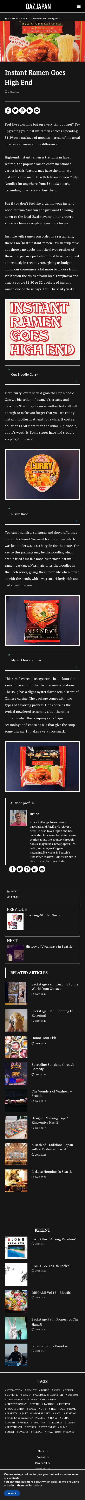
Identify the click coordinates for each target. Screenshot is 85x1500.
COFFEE (69, 1390)
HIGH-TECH (58, 1408)
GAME (32, 1408)
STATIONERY (48, 1427)
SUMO (63, 1427)
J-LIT (25, 1413)
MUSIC (41, 1417)
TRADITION (54, 1431)
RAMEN (15, 897)
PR (45, 1422)
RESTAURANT (14, 1427)
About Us (43, 1451)
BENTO (45, 1390)
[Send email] (37, 112)
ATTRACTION (14, 1390)
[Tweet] (15, 112)
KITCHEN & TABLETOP (20, 1417)
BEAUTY (32, 1390)
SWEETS (23, 1431)
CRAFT (27, 1394)
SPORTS (31, 1427)
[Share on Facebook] (8, 112)
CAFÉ (57, 1390)
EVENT (35, 1404)
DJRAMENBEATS (16, 1399)
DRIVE (33, 1399)
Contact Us (43, 1457)
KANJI (58, 1413)
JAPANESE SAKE (41, 1413)
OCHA (65, 1417)
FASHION (49, 1404)
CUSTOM (73, 1394)
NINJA (53, 1417)
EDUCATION (49, 1399)
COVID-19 (12, 1394)
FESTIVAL (64, 1404)
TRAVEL (69, 1431)
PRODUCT (56, 1422)
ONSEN (11, 1422)
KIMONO (71, 1413)
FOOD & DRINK (15, 1408)
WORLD (15, 891)
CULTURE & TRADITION (49, 1394)
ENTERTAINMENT (17, 1404)
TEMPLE (37, 1431)
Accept (12, 1493)
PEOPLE (24, 1422)
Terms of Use (42, 1468)
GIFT (43, 1408)
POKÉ (36, 1422)
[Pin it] (22, 112)
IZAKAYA (12, 1413)
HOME (72, 1408)
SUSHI (10, 1431)
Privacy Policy (42, 1462)
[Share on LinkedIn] (29, 112)
